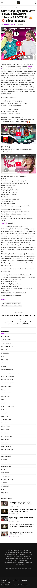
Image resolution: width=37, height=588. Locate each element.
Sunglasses (5, 472)
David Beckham (6, 386)
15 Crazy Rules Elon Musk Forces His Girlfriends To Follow (21, 533)
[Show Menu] (2, 2)
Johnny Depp (5, 423)
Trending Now (6, 476)
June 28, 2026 (22, 24)
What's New (5, 486)
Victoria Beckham (7, 479)
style (3, 469)
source (3, 299)
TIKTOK (4, 223)
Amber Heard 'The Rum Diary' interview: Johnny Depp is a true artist (22, 510)
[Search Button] (35, 2)
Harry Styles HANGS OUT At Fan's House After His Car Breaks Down (20, 503)
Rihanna (4, 459)
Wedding (4, 482)
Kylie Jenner (5, 439)
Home (2, 8)
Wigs (2, 489)
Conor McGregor (7, 379)
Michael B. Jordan (7, 449)
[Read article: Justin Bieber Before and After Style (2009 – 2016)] (4, 518)
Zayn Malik (4, 492)
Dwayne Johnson (6, 393)
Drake (3, 389)
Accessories (5, 336)
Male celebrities (6, 446)
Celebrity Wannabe (9, 24)
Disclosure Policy (5, 582)
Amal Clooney (6, 339)
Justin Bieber (5, 426)
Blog (2, 356)
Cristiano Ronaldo (7, 383)
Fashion (4, 403)
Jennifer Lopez (6, 419)
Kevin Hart (5, 433)
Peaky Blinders (6, 456)
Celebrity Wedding (7, 376)
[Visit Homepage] (18, 2)
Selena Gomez (5, 463)
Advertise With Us (5, 580)
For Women (5, 413)
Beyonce (4, 349)
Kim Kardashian (6, 436)
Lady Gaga (4, 443)
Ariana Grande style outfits (12, 303)
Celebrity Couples (7, 369)
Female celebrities (9, 8)
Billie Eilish (5, 353)
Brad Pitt (4, 359)
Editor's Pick (5, 396)
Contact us (16, 580)
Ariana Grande (18, 8)
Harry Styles (5, 416)
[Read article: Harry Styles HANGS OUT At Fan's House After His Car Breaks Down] (4, 503)
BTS (2, 363)
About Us (24, 580)
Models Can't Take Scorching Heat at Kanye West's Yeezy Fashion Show (21, 525)
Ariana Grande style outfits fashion (11, 305)
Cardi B (3, 366)
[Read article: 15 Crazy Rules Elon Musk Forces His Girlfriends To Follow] (4, 534)
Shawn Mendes (6, 466)
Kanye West (5, 429)
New (2, 453)
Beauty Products (7, 346)
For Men (4, 409)
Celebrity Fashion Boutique (10, 373)
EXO (2, 399)
